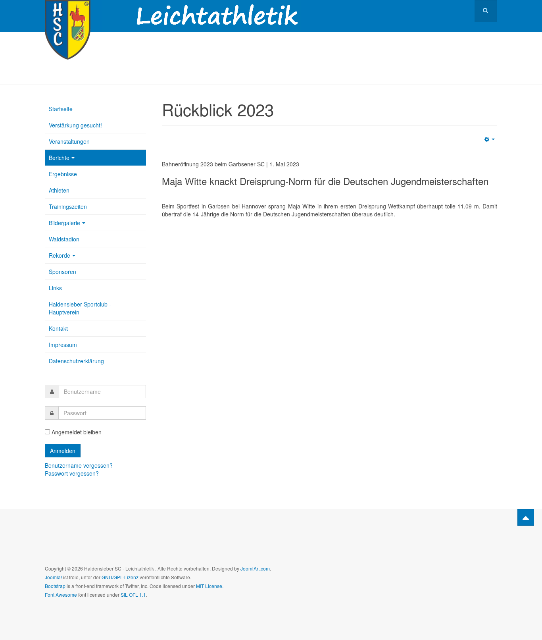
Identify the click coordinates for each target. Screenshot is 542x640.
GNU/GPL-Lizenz (120, 577)
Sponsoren (62, 272)
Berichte (59, 158)
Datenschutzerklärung (76, 361)
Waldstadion (64, 239)
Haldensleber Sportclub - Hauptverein (80, 308)
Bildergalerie (64, 223)
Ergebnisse (63, 174)
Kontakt (58, 328)
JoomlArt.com (255, 568)
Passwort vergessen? (72, 473)
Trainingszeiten (68, 206)
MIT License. (209, 585)
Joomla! (53, 577)
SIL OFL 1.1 (133, 594)
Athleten (59, 190)
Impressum (63, 345)
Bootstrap (55, 585)
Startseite (61, 109)
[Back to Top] (525, 517)
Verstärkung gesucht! (75, 125)
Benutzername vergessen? (79, 465)
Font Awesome (61, 594)
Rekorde (59, 255)
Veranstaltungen (69, 141)
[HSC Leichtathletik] (67, 11)
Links (55, 288)
